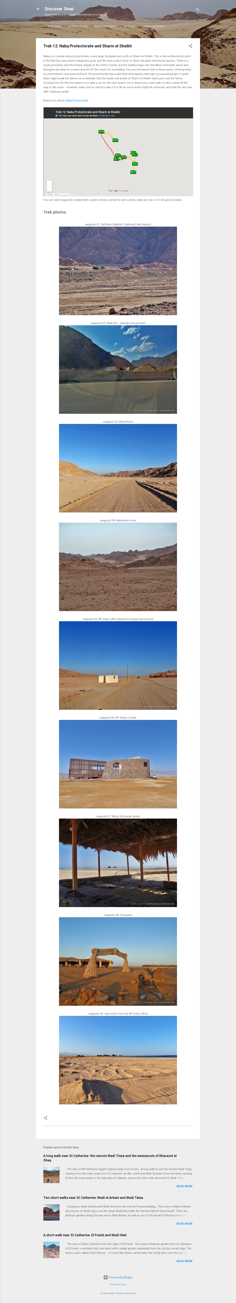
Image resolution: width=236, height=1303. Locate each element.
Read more (185, 1186)
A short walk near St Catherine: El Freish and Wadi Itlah (84, 1235)
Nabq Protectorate (77, 100)
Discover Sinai (59, 8)
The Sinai (54, 26)
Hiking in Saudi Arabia (126, 1293)
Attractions (78, 26)
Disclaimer (114, 1284)
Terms (123, 1284)
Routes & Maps (106, 26)
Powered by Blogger (120, 1277)
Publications (154, 26)
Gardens (130, 26)
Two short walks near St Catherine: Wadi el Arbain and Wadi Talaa (93, 1198)
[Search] (198, 10)
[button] (190, 46)
